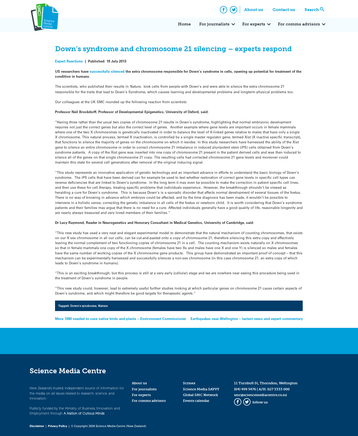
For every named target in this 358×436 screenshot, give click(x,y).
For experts (253, 24)
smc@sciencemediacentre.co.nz (260, 395)
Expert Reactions (69, 61)
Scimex (189, 383)
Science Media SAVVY (201, 389)
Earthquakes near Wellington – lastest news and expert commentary (247, 318)
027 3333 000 (278, 389)
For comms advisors (299, 24)
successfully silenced (107, 71)
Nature (103, 306)
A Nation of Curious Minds (84, 413)
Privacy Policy (57, 426)
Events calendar (196, 401)
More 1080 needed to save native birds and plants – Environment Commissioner (120, 318)
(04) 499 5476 (245, 389)
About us (253, 9)
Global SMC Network (200, 395)
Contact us (284, 9)
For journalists (214, 24)
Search (312, 9)
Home (184, 24)
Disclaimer (37, 426)
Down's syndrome (83, 306)
